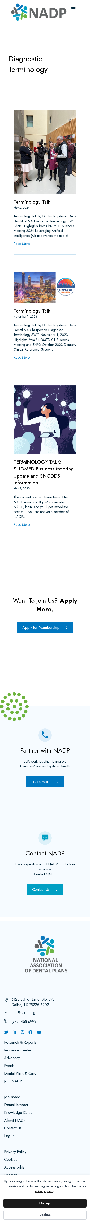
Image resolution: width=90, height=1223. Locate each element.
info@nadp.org (23, 1012)
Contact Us (12, 1128)
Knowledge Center (19, 1113)
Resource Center (17, 1050)
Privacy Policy (15, 1152)
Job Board (12, 1097)
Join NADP (13, 1081)
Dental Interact (16, 1105)
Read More (22, 243)
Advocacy (12, 1058)
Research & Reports (20, 1043)
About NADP (15, 1120)
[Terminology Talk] (45, 152)
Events (9, 1066)
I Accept (45, 1203)
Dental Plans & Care (20, 1074)
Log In (9, 1136)
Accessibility (14, 1167)
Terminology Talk (32, 201)
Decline (45, 1215)
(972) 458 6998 (24, 1021)
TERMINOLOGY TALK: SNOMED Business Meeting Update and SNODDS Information (44, 472)
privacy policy (44, 1191)
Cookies (10, 1160)
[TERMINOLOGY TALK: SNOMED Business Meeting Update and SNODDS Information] (45, 419)
